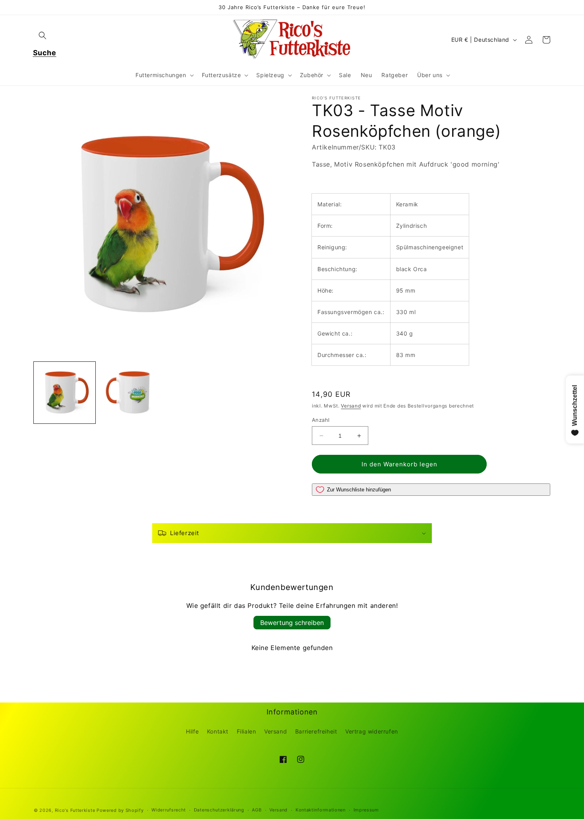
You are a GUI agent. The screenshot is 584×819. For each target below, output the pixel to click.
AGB (256, 810)
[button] (42, 35)
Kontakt (217, 731)
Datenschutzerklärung (219, 810)
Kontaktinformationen (321, 810)
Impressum (366, 810)
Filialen (246, 731)
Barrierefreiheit (316, 731)
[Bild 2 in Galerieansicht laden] (130, 392)
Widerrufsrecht (168, 810)
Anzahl (320, 420)
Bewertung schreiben (292, 623)
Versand (351, 406)
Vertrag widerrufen (371, 731)
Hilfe (192, 731)
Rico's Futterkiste (75, 810)
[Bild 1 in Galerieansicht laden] (64, 392)
